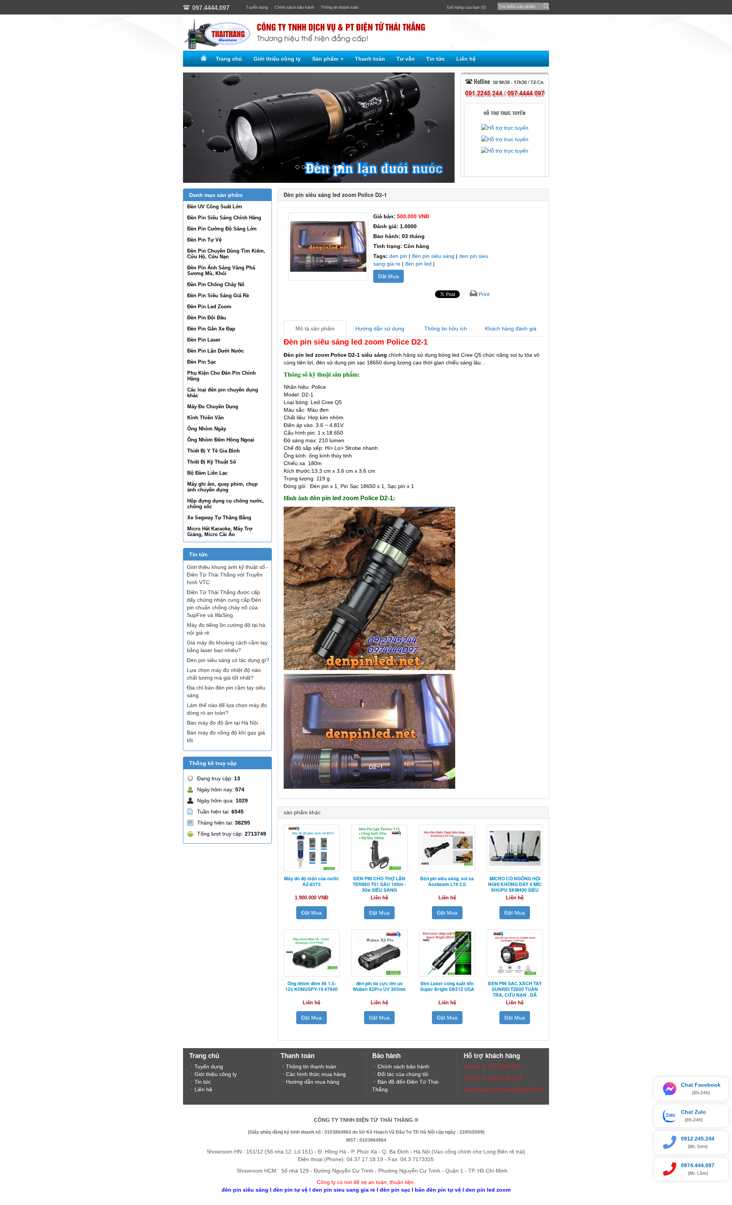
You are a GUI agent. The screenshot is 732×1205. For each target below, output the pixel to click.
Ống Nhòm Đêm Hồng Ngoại (220, 440)
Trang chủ (229, 59)
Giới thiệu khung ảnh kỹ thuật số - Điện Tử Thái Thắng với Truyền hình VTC (227, 574)
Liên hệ (466, 59)
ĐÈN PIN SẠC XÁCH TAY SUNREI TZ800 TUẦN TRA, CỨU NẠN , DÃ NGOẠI (515, 992)
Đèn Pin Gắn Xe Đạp (211, 329)
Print (484, 294)
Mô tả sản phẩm (315, 328)
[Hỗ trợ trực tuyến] (504, 128)
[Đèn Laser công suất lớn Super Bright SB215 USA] (447, 953)
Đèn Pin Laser (203, 340)
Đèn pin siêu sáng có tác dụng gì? (228, 660)
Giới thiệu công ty (277, 59)
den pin (399, 256)
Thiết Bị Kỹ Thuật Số (211, 462)
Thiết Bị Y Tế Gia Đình (213, 451)
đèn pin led (418, 264)
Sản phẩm (326, 59)
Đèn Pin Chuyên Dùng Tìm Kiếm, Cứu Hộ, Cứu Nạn (226, 253)
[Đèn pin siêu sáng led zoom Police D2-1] (328, 246)
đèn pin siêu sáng (434, 256)
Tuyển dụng (257, 7)
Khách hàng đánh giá (510, 328)
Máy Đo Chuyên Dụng (212, 406)
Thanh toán (370, 59)
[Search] (544, 4)
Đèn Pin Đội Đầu (206, 318)
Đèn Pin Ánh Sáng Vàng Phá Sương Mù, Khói (221, 270)
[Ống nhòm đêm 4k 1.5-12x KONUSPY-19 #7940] (312, 953)
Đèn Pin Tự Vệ (204, 240)
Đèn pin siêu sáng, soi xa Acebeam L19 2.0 (447, 881)
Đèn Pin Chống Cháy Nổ (215, 284)
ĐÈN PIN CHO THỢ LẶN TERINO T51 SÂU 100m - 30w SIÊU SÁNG (379, 884)
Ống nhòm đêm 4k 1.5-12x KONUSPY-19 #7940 (311, 986)
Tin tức (435, 59)
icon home (202, 58)
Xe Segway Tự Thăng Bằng (219, 517)
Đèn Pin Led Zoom (209, 306)
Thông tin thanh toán (339, 7)
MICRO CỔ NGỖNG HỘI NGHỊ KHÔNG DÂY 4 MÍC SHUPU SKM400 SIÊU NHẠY (515, 887)
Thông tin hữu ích (445, 328)
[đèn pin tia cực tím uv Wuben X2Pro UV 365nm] (379, 953)
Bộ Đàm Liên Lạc (207, 473)
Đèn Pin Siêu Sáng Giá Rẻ (218, 295)
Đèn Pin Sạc (201, 362)
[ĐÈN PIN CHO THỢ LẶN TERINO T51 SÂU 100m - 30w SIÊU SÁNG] (379, 848)
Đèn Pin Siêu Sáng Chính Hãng (224, 218)
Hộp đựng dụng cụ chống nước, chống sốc (225, 503)
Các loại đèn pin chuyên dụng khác (222, 392)
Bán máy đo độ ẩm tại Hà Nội (222, 723)
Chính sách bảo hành (294, 7)
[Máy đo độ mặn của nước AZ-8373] (312, 848)
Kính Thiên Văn (205, 417)
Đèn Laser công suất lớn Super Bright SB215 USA (447, 986)
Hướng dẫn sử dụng (379, 328)
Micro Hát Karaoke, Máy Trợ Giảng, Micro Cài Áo (219, 531)
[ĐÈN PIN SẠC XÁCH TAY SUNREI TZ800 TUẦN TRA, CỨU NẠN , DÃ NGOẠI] (514, 953)
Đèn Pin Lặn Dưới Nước (215, 351)
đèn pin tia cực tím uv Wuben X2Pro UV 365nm (379, 986)
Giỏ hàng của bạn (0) (466, 7)
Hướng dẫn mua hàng (312, 1082)
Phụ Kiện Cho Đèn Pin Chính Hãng (221, 376)
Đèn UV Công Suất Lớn (214, 206)
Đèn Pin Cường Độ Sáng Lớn (222, 229)
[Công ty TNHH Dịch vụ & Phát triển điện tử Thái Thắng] (366, 32)
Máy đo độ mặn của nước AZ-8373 (311, 881)
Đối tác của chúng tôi (402, 1074)
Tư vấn (405, 59)
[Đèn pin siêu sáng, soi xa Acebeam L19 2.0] (447, 848)
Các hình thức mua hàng (316, 1074)
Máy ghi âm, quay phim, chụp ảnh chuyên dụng (222, 487)
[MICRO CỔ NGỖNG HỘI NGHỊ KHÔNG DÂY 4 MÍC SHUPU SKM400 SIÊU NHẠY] (514, 848)
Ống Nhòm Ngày (206, 429)
